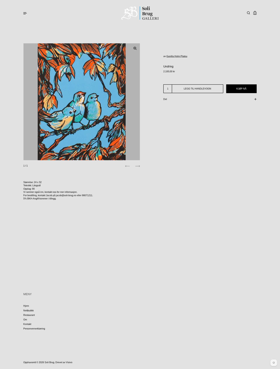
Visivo (69, 362)
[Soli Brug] (140, 13)
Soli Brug (49, 362)
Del (165, 99)
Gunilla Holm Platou (176, 56)
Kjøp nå (241, 88)
